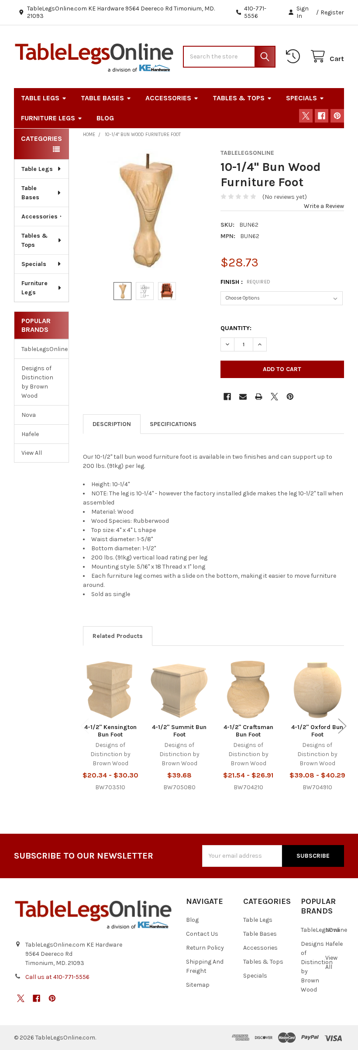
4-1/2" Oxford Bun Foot (317, 731)
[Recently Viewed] (295, 56)
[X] (306, 116)
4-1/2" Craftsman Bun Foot (248, 731)
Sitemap (198, 985)
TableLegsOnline (41, 349)
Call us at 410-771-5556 (57, 977)
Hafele (30, 434)
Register (332, 12)
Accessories (168, 98)
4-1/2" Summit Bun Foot (179, 731)
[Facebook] (321, 116)
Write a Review (324, 206)
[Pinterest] (337, 116)
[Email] (243, 396)
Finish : (245, 282)
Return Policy (205, 947)
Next (342, 725)
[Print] (258, 396)
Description (112, 424)
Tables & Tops (239, 98)
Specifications (173, 424)
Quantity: (235, 328)
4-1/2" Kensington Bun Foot (110, 731)
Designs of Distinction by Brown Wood (37, 382)
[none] (145, 211)
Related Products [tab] (118, 636)
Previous (84, 725)
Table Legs (40, 98)
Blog (105, 118)
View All (31, 453)
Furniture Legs (48, 118)
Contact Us (202, 934)
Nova (28, 415)
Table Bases (102, 98)
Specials (301, 98)
